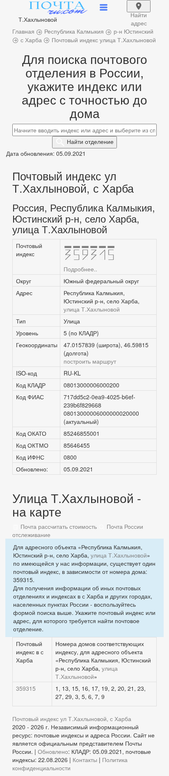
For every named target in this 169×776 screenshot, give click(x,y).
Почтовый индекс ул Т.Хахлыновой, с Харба (71, 719)
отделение (90, 141)
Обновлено (53, 751)
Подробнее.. (80, 269)
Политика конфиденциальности (70, 764)
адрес (138, 11)
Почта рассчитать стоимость (58, 526)
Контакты (85, 760)
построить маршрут (90, 361)
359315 (26, 688)
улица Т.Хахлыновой (92, 309)
